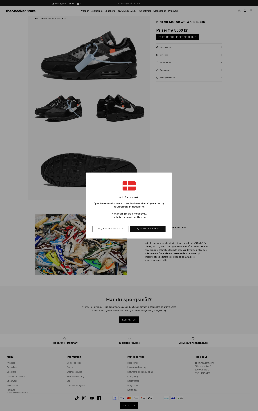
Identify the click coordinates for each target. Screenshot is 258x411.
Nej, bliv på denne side (110, 229)
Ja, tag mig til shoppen (147, 229)
